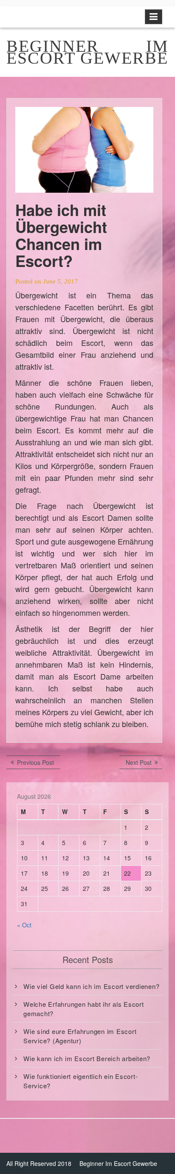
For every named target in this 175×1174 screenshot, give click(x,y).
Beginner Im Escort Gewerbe (118, 1163)
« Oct (24, 925)
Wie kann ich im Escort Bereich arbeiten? (86, 1058)
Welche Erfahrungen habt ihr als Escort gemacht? (83, 1008)
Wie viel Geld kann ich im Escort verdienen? (91, 986)
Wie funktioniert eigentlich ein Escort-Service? (80, 1081)
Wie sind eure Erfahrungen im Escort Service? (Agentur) (79, 1036)
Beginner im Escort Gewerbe (87, 52)
